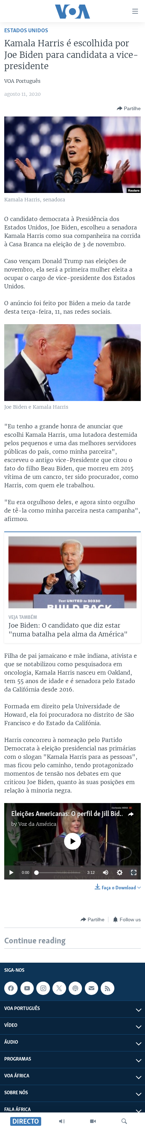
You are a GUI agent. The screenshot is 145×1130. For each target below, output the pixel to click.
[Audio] (61, 1121)
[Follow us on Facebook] (11, 988)
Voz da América (37, 824)
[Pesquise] (124, 1121)
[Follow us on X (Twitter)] (59, 988)
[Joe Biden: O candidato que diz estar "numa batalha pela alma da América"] (72, 572)
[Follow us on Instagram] (43, 988)
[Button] (129, 108)
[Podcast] (75, 988)
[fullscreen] (134, 872)
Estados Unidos (26, 31)
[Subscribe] (91, 988)
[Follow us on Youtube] (27, 988)
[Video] (92, 1121)
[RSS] (107, 988)
